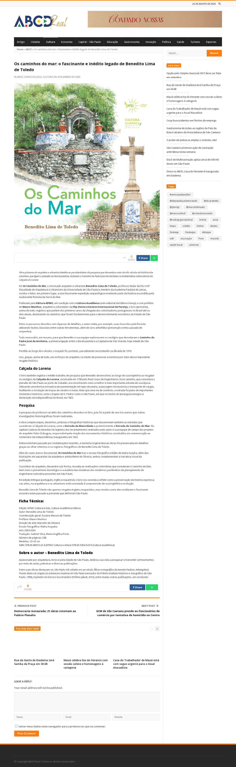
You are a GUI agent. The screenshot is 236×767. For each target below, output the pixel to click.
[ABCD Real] (40, 22)
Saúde (180, 42)
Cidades (35, 42)
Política (166, 42)
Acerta (202, 219)
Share (144, 258)
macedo (214, 238)
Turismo (195, 42)
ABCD (29, 49)
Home (20, 49)
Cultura (50, 42)
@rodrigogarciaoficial (181, 219)
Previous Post (27, 605)
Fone (201, 238)
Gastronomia (132, 42)
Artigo (21, 42)
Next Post (148, 605)
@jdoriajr (175, 207)
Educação (112, 42)
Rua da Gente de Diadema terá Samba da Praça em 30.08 (34, 662)
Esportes (211, 42)
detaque (206, 232)
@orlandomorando (202, 213)
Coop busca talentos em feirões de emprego (191, 120)
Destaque (190, 232)
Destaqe (174, 232)
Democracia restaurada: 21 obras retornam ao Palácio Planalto (45, 613)
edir (172, 238)
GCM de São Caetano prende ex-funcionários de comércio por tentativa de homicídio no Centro (128, 613)
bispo (173, 226)
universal (194, 244)
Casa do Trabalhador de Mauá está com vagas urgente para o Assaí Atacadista (136, 663)
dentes (213, 226)
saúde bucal (176, 244)
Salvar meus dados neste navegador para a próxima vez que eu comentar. (62, 726)
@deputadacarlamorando (183, 200)
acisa (215, 219)
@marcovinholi (177, 213)
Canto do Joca (33, 76)
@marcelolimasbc (195, 207)
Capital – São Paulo (89, 42)
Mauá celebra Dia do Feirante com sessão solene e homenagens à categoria (86, 663)
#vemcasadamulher (180, 194)
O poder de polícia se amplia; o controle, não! (191, 140)
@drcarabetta (211, 200)
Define (200, 226)
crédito (186, 226)
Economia (66, 42)
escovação (186, 238)
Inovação (150, 42)
